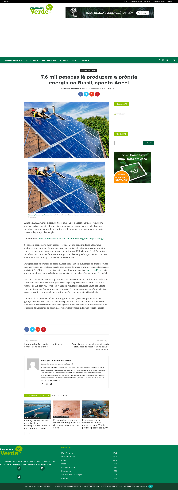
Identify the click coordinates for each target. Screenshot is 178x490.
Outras (85, 60)
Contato (169, 2)
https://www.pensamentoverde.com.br (57, 364)
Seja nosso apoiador (158, 2)
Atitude (64, 60)
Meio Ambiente (49, 60)
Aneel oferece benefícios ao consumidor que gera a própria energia (71, 238)
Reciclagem (32, 60)
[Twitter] (167, 60)
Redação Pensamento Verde (75, 88)
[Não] (175, 486)
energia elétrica (95, 270)
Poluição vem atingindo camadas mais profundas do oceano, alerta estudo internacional (90, 346)
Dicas (74, 60)
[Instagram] (163, 60)
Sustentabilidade (13, 60)
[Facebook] (159, 60)
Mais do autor (59, 395)
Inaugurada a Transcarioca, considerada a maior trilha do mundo (43, 345)
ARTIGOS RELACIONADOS (37, 395)
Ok (151, 486)
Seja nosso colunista (135, 2)
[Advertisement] (89, 39)
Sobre (125, 2)
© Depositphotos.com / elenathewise (40, 215)
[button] (174, 60)
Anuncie (147, 2)
